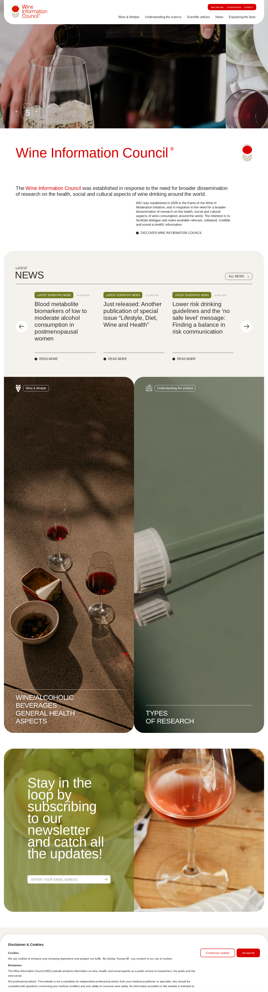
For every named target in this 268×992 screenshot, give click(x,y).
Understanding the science (163, 17)
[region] (134, 963)
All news (236, 276)
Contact (248, 7)
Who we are (217, 7)
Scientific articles (198, 17)
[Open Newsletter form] (105, 879)
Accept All (248, 952)
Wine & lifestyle (128, 17)
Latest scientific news (54, 295)
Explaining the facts (242, 17)
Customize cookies (217, 952)
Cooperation (234, 7)
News (219, 17)
